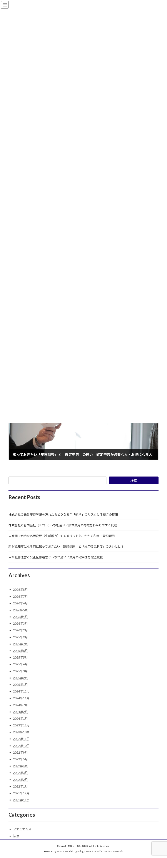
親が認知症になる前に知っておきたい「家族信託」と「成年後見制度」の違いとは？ (66, 546)
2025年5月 (20, 657)
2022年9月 (20, 752)
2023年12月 (21, 725)
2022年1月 (20, 786)
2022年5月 (20, 759)
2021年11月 (21, 800)
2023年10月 (21, 732)
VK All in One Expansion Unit (108, 851)
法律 (16, 836)
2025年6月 (20, 650)
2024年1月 (20, 718)
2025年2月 (20, 678)
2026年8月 (20, 589)
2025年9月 (20, 637)
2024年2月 (20, 712)
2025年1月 (20, 684)
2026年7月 (20, 596)
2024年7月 (20, 705)
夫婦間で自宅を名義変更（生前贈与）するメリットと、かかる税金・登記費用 (61, 536)
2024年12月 (21, 691)
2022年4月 (20, 766)
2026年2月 (20, 630)
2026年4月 (20, 617)
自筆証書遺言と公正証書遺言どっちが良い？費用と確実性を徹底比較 (55, 557)
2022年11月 (21, 739)
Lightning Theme (82, 851)
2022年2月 (20, 779)
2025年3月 (20, 671)
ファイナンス (22, 829)
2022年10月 (21, 746)
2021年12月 (21, 793)
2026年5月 (20, 610)
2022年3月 (20, 772)
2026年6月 (20, 603)
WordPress (62, 851)
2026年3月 (20, 623)
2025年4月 (20, 664)
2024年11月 (21, 698)
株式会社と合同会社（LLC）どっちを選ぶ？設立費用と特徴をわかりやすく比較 (62, 525)
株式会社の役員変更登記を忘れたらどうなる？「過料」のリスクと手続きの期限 (63, 514)
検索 (133, 480)
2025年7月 (20, 644)
